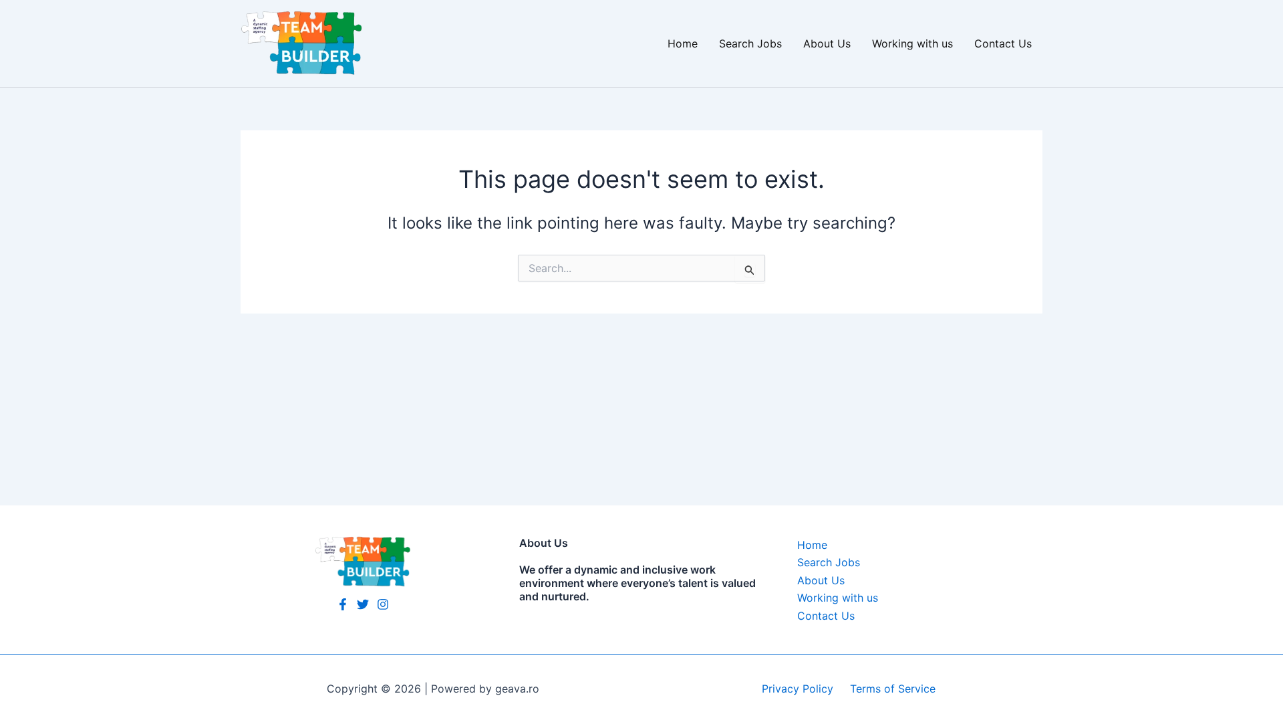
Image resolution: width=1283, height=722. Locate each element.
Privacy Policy (799, 688)
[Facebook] (343, 604)
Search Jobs (750, 43)
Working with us (912, 43)
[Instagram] (383, 604)
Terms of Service (894, 688)
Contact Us (1003, 43)
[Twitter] (363, 604)
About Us (827, 43)
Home (683, 43)
